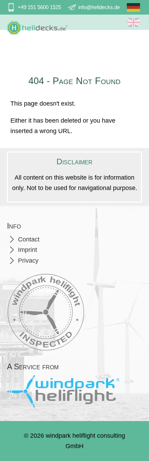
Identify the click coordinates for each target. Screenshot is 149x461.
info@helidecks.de (99, 7)
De (133, 10)
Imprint (27, 249)
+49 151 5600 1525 (39, 7)
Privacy (28, 260)
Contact (29, 239)
